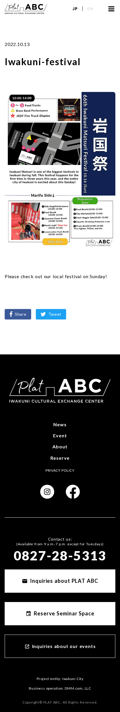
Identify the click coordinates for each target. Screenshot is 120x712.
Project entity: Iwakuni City (60, 679)
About (59, 446)
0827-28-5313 (60, 555)
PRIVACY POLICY (59, 470)
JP (74, 8)
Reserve (60, 458)
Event (60, 435)
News (59, 424)
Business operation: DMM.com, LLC (60, 688)
